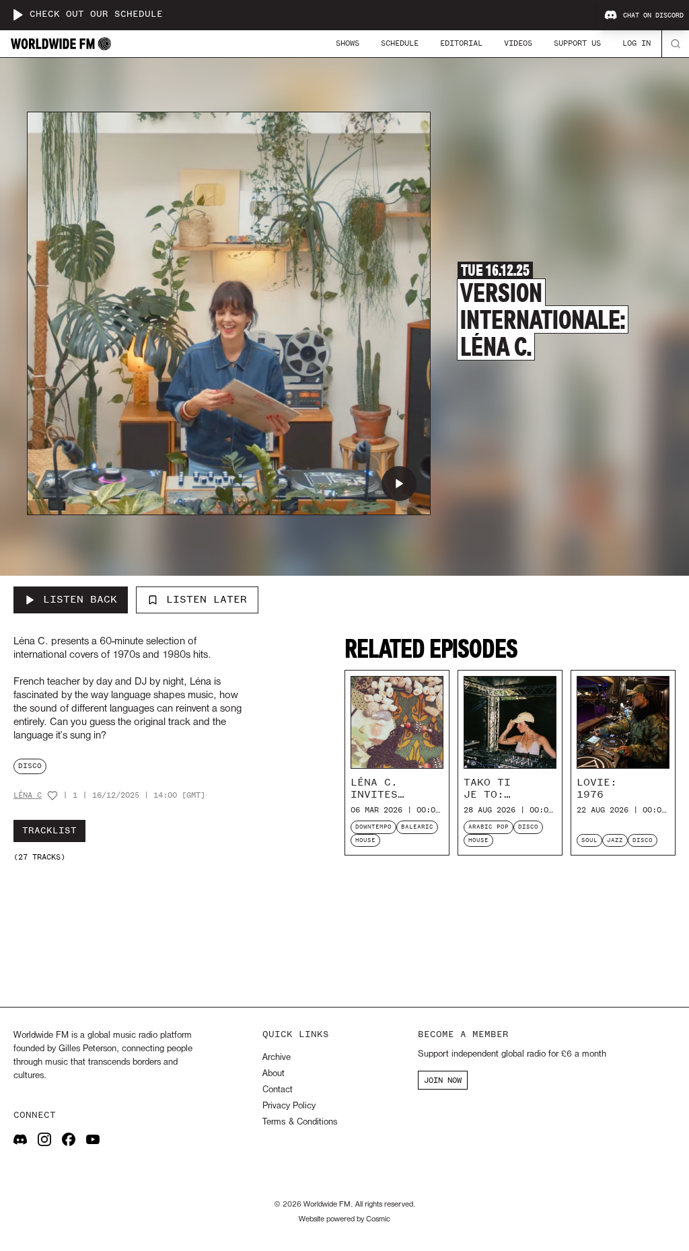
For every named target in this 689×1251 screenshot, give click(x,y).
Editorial (461, 43)
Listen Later (206, 599)
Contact (277, 1090)
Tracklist (49, 830)
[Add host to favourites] (52, 795)
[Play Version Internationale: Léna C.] (399, 483)
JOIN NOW (443, 1080)
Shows (347, 43)
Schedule (400, 43)
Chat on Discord (653, 15)
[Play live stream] (17, 15)
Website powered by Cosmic (344, 1219)
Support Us (577, 43)
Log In (636, 43)
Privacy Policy (289, 1106)
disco (30, 765)
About (273, 1073)
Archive (276, 1057)
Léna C (27, 795)
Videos (518, 43)
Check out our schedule (96, 14)
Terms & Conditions (299, 1122)
